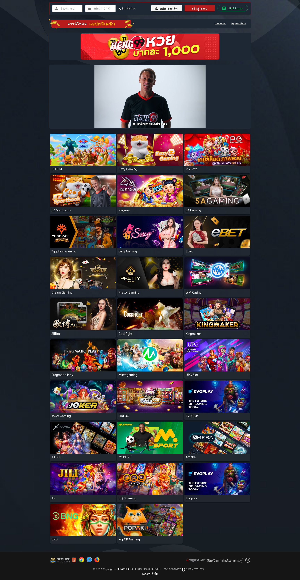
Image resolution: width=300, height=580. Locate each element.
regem (146, 573)
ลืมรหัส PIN (128, 8)
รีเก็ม (155, 573)
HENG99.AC (124, 569)
